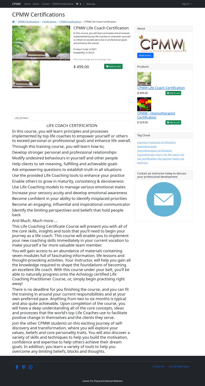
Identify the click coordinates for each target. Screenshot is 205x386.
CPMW (16, 4)
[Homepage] (13, 21)
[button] (80, 4)
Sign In (186, 3)
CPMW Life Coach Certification (161, 87)
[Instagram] (30, 367)
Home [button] (27, 3)
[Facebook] (17, 367)
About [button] (36, 3)
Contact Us (158, 366)
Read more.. (145, 55)
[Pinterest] (24, 367)
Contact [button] (45, 3)
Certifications (49, 21)
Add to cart (114, 66)
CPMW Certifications (28, 21)
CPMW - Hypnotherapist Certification (156, 115)
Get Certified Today (179, 366)
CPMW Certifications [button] (62, 3)
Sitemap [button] (90, 3)
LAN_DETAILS (21, 118)
